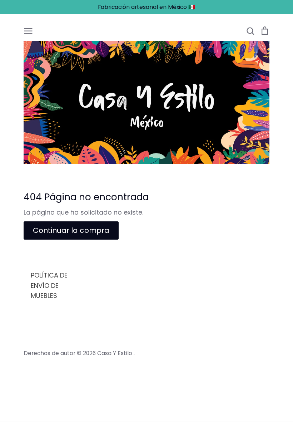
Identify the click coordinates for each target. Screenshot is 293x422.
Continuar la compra (71, 230)
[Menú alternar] (28, 30)
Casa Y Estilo (115, 353)
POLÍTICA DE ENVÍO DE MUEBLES (49, 285)
